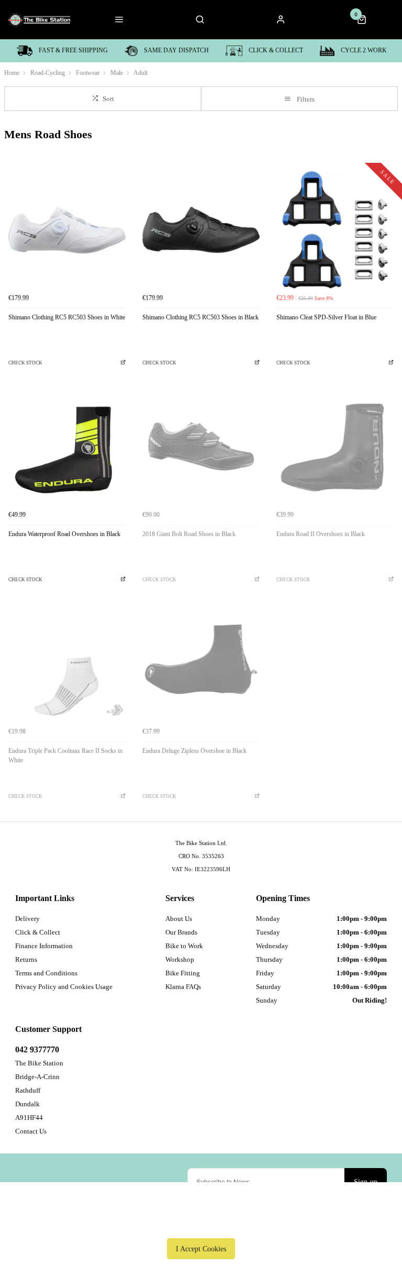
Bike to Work (184, 946)
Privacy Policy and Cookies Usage (64, 987)
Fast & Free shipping (73, 50)
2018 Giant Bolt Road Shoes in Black (189, 534)
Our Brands (181, 932)
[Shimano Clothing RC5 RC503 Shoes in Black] (201, 229)
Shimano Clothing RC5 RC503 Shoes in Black (200, 317)
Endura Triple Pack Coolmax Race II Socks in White (65, 755)
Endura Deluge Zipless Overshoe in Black (194, 750)
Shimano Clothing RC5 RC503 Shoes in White (66, 317)
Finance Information (44, 946)
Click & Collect (276, 50)
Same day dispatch (176, 50)
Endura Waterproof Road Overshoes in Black (64, 534)
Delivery (27, 919)
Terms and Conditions (46, 973)
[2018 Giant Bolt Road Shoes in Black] (201, 446)
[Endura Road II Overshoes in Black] (335, 446)
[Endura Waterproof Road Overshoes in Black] (67, 446)
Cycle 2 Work (364, 50)
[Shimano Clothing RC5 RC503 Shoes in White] (67, 229)
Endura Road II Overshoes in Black (320, 534)
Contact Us (31, 1131)
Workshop (179, 959)
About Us (178, 919)
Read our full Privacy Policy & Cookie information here (201, 1224)
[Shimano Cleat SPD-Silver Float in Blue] (335, 229)
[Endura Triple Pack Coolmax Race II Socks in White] (67, 663)
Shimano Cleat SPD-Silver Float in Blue (326, 317)
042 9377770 (37, 1049)
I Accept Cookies (201, 1248)
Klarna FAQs (183, 987)
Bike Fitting (182, 973)
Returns (26, 959)
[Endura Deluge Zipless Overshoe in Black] (201, 663)
